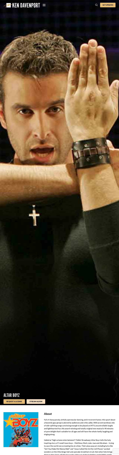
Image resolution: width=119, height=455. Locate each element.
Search (96, 5)
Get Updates (107, 5)
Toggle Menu (44, 5)
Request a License (14, 401)
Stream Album (36, 401)
